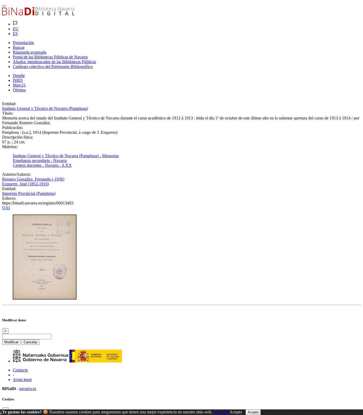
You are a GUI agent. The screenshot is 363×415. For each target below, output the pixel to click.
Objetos (19, 90)
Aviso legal (22, 379)
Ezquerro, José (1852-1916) (25, 184)
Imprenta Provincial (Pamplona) (29, 193)
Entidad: (9, 103)
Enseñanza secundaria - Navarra (40, 160)
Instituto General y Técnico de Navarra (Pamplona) (45, 108)
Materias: (10, 146)
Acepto (236, 412)
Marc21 (19, 85)
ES (15, 33)
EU (16, 29)
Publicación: (12, 127)
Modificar (11, 342)
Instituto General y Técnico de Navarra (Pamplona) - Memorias (66, 155)
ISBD (18, 80)
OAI (6, 208)
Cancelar (30, 342)
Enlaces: (9, 198)
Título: (7, 113)
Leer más (221, 412)
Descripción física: (17, 137)
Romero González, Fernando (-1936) (33, 179)
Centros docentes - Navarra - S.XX (42, 165)
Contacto (20, 370)
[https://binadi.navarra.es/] (38, 14)
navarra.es (27, 388)
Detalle (19, 75)
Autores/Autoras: (16, 174)
